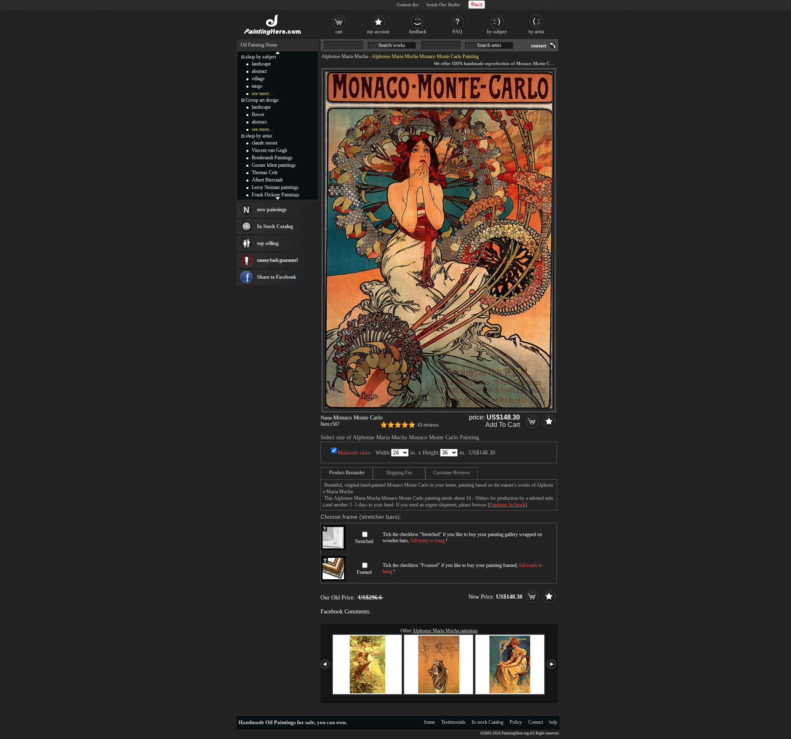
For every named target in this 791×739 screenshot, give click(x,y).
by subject (497, 32)
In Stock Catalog (275, 226)
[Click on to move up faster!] (278, 52)
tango (257, 86)
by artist (536, 32)
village (258, 79)
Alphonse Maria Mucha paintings (445, 631)
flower (258, 114)
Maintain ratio (353, 453)
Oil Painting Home (259, 45)
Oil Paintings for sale (289, 722)
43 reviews (428, 425)
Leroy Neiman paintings (275, 187)
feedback (417, 32)
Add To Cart (502, 424)
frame (429, 722)
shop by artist (259, 136)
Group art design (262, 100)
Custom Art (407, 4)
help (553, 722)
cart (338, 32)
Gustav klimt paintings (274, 165)
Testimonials (453, 722)
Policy (516, 722)
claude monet (264, 143)
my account (378, 32)
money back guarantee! (277, 260)
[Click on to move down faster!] (278, 198)
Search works (392, 45)
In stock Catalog (487, 722)
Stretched (364, 541)
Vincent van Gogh (269, 150)
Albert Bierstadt (267, 180)
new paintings (272, 209)
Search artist (489, 45)
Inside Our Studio (443, 4)
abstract (259, 71)
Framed (364, 572)
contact (538, 46)
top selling (267, 243)
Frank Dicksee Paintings (276, 195)
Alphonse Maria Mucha (344, 56)
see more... (262, 93)
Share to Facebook (276, 277)
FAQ (457, 32)
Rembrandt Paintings (272, 158)
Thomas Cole (265, 172)
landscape (261, 64)
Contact (535, 722)
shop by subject (261, 57)
